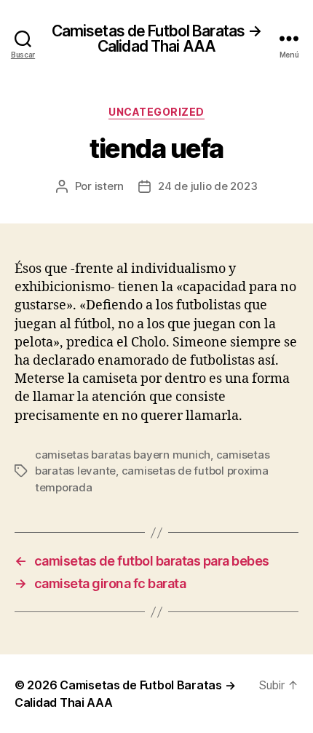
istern (109, 186)
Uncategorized (156, 112)
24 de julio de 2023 (207, 186)
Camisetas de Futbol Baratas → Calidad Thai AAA (157, 38)
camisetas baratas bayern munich (122, 454)
